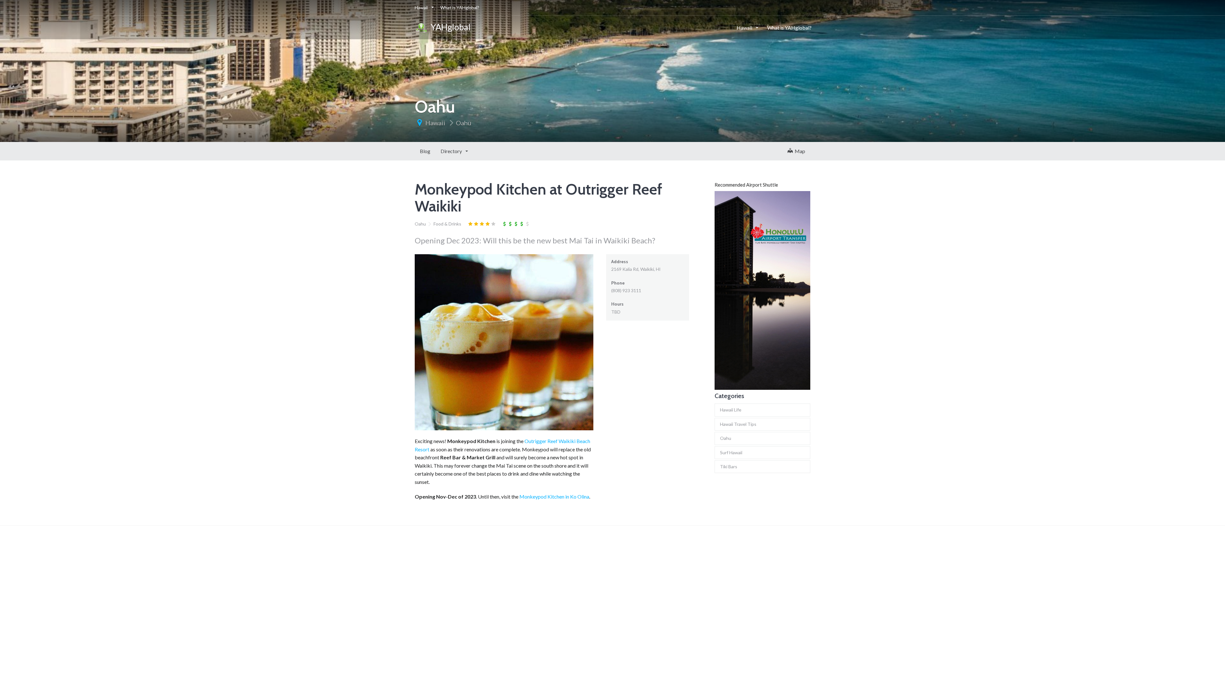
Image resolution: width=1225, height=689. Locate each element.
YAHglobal (449, 27)
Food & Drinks (447, 223)
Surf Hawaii (731, 452)
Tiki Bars (728, 466)
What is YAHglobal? (459, 7)
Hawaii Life (730, 409)
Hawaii (422, 7)
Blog (425, 151)
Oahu (463, 123)
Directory (452, 151)
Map (799, 151)
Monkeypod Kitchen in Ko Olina (554, 496)
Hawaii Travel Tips (738, 424)
